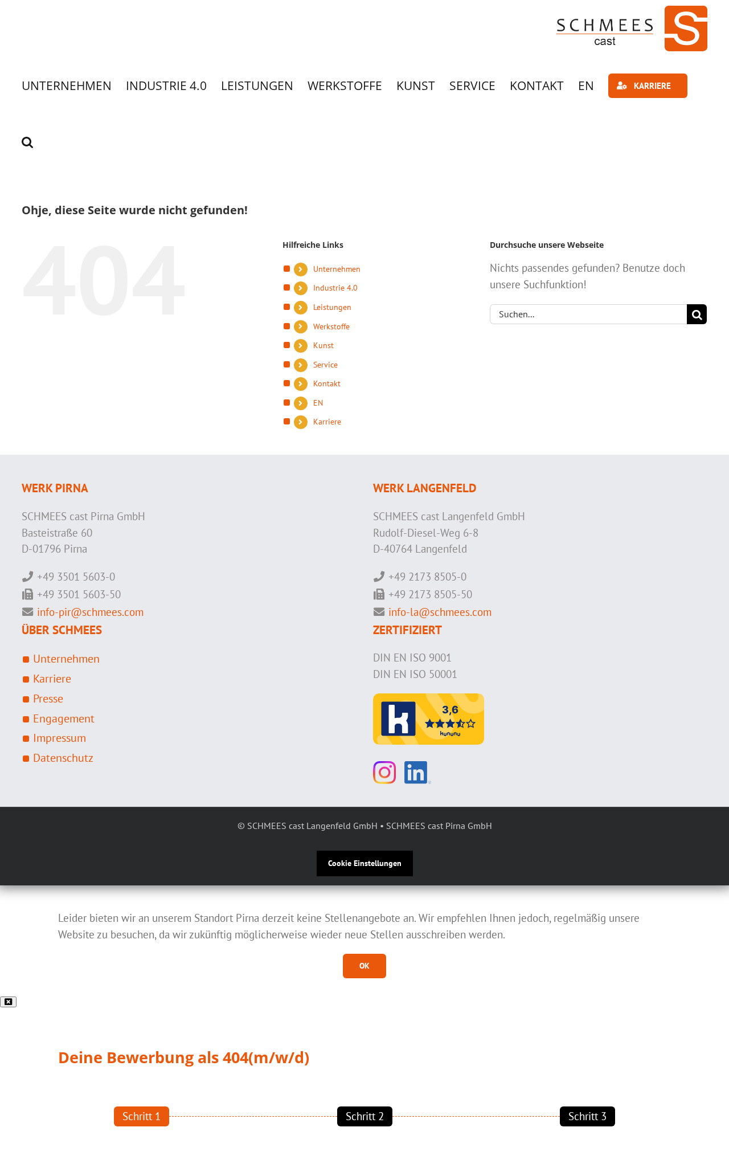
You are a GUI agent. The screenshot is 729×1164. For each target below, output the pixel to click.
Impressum (59, 737)
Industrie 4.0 (335, 288)
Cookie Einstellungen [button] (365, 863)
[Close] (8, 1001)
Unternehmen (337, 269)
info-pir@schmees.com (90, 612)
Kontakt (327, 383)
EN (318, 403)
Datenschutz (63, 757)
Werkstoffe (331, 326)
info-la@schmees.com (440, 612)
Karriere (327, 421)
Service (325, 365)
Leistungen (332, 307)
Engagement (64, 718)
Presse (48, 698)
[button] (27, 142)
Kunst (323, 345)
